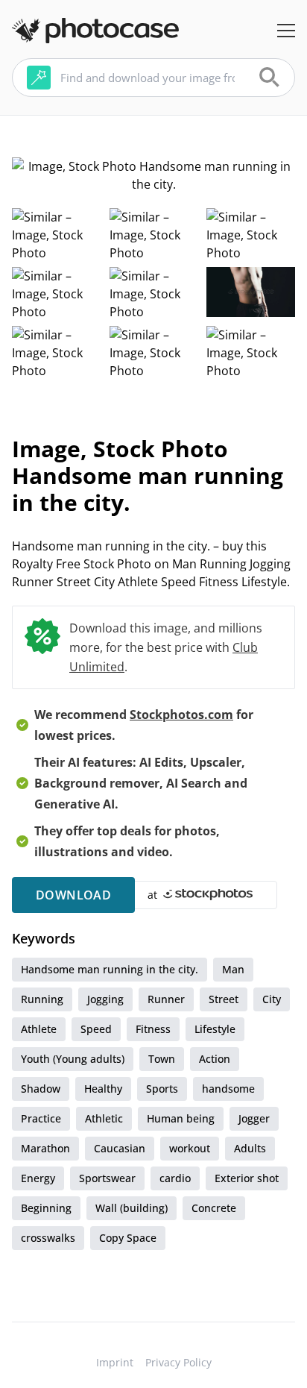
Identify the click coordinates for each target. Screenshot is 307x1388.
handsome (228, 1088)
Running (42, 999)
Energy (38, 1178)
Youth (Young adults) (72, 1059)
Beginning (46, 1208)
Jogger (254, 1118)
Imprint (114, 1362)
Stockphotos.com (181, 714)
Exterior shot (247, 1178)
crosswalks (48, 1238)
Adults (250, 1148)
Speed (96, 1029)
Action (214, 1059)
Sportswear (107, 1178)
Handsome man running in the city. (109, 969)
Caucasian (119, 1148)
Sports (162, 1088)
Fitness (153, 1029)
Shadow (40, 1088)
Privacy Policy (178, 1362)
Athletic (104, 1118)
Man (233, 969)
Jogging (105, 999)
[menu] (286, 30)
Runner (166, 999)
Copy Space (127, 1238)
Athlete (39, 1029)
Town (161, 1059)
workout (189, 1148)
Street (223, 999)
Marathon (45, 1148)
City (271, 999)
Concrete (214, 1208)
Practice (41, 1118)
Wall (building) (131, 1208)
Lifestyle (214, 1029)
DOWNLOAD (73, 895)
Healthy (103, 1088)
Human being (181, 1118)
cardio (175, 1178)
